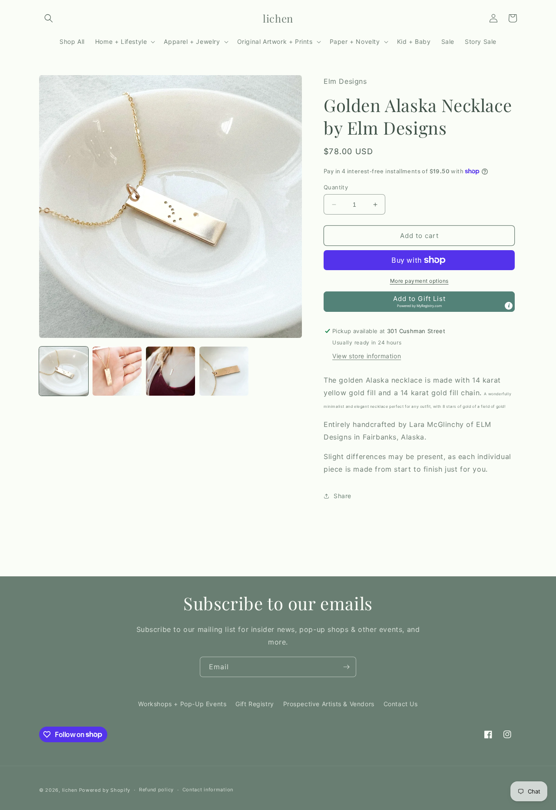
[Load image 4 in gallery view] (223, 371)
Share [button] (342, 495)
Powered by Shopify (105, 790)
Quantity (336, 187)
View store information (366, 356)
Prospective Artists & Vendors (328, 704)
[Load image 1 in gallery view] (63, 371)
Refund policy (156, 790)
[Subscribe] (346, 667)
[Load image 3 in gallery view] (170, 371)
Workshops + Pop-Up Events (182, 704)
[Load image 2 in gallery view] (117, 371)
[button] (48, 18)
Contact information (207, 790)
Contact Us (401, 704)
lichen (69, 790)
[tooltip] (509, 306)
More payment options (419, 281)
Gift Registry (254, 704)
